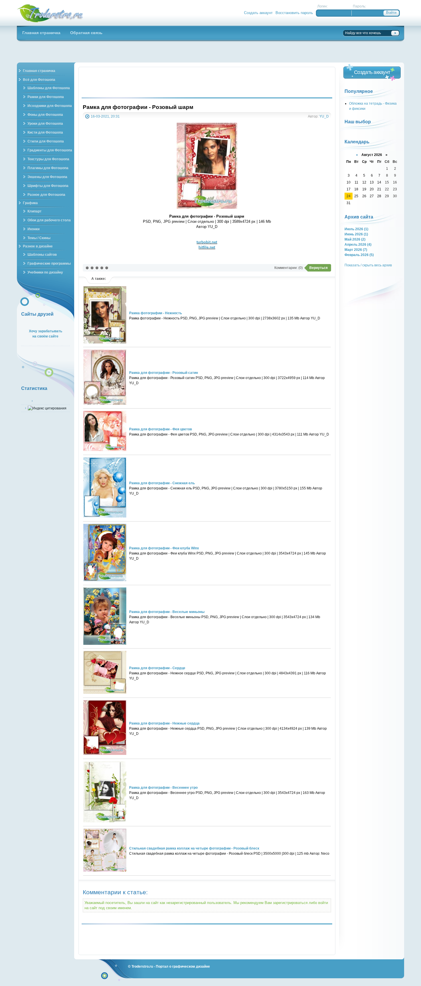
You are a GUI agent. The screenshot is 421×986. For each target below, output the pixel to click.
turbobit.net (206, 242)
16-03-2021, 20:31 (105, 116)
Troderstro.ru (142, 966)
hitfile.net (206, 247)
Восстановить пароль (294, 13)
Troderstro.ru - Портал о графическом (50, 13)
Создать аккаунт (258, 13)
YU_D (324, 116)
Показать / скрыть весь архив (368, 265)
